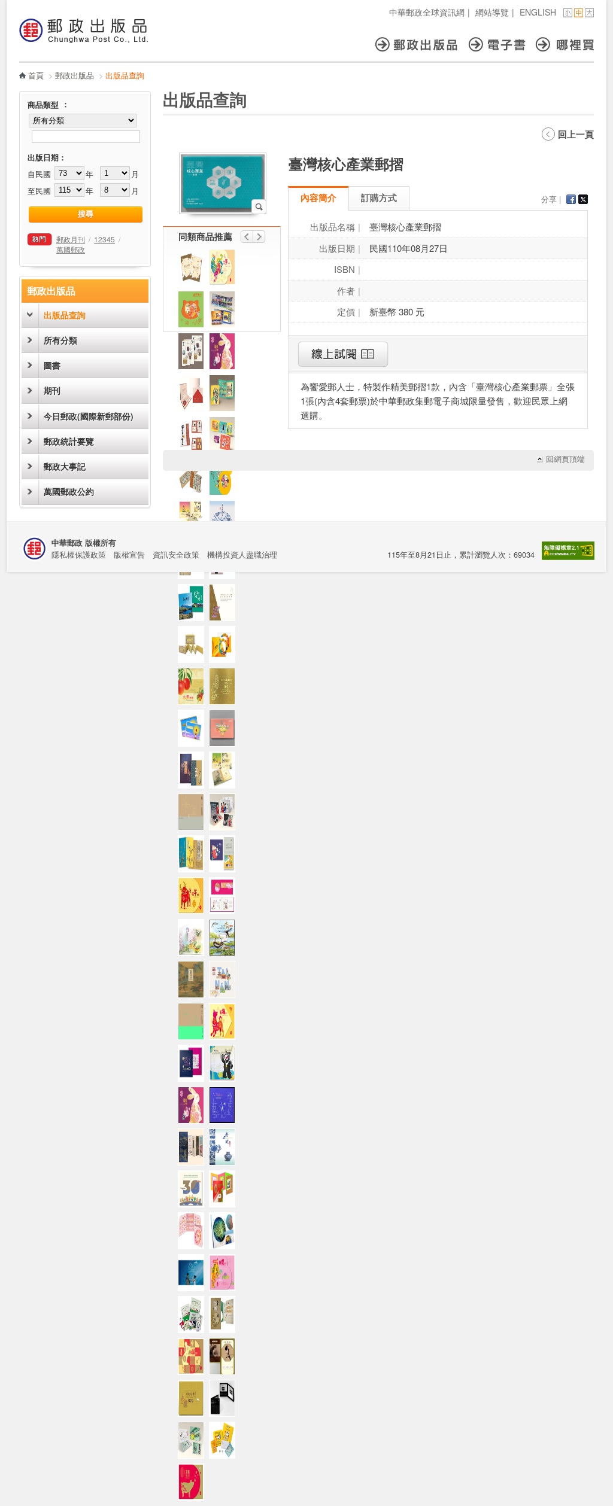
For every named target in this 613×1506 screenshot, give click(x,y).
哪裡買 (565, 44)
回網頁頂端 (565, 459)
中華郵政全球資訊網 (427, 12)
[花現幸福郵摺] (225, 480)
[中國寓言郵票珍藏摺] (194, 1401)
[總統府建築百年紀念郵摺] (194, 396)
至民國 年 (60, 190)
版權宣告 (129, 554)
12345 (104, 239)
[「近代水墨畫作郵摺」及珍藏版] (225, 1359)
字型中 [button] (578, 12)
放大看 (258, 206)
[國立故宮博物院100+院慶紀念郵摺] (194, 1150)
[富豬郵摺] (194, 1485)
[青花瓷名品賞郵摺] (225, 1150)
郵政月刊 (70, 239)
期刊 (52, 390)
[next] (259, 236)
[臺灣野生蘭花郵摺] (194, 941)
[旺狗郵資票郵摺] (225, 1024)
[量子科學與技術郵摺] (225, 1401)
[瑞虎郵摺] (225, 1276)
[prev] (246, 236)
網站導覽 (492, 12)
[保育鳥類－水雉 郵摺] (225, 941)
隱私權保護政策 (78, 554)
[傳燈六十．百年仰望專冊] (194, 438)
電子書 (502, 44)
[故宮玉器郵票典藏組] (194, 773)
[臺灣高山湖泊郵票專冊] (194, 605)
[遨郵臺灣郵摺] (194, 270)
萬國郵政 (70, 249)
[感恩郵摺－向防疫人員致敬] (225, 731)
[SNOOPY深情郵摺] (225, 1443)
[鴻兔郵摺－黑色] (225, 354)
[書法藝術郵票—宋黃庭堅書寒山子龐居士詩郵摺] (194, 480)
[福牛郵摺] (194, 899)
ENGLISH (538, 12)
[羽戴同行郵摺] (225, 438)
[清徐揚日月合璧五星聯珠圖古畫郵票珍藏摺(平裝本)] (225, 689)
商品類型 (43, 104)
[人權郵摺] (225, 857)
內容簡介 (318, 197)
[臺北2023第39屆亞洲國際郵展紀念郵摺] (225, 1192)
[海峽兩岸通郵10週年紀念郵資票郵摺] (225, 605)
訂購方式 (379, 197)
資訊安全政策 (176, 554)
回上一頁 (576, 134)
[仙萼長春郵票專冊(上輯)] (225, 773)
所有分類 (60, 340)
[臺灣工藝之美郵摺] (194, 354)
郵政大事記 (65, 466)
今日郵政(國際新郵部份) (88, 416)
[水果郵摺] (194, 689)
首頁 (36, 75)
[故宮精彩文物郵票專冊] (194, 857)
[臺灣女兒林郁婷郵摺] (225, 815)
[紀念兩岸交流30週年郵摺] (194, 1192)
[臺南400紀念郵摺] (225, 982)
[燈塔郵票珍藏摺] (194, 731)
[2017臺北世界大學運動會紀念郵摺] (225, 1066)
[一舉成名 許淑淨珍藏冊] (225, 647)
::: (22, 6)
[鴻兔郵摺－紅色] (194, 1108)
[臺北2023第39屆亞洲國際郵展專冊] (194, 1066)
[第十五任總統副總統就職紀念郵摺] (194, 1024)
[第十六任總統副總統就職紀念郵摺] (225, 1108)
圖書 (52, 365)
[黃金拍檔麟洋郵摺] (194, 1443)
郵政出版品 (422, 44)
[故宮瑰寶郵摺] (225, 1317)
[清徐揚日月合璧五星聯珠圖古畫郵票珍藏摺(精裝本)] (194, 647)
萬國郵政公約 (69, 491)
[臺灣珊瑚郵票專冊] (225, 1234)
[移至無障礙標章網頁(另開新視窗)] (568, 556)
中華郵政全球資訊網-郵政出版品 (83, 30)
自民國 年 (60, 173)
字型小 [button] (567, 12)
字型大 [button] (589, 12)
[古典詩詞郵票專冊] (194, 982)
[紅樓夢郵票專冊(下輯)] (225, 899)
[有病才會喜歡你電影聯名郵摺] (194, 1276)
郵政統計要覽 (69, 441)
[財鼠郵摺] (194, 1359)
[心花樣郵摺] (194, 312)
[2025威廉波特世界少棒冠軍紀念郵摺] (225, 396)
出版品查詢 (65, 315)
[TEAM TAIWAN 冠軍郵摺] (225, 312)
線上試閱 (343, 354)
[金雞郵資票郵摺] (225, 270)
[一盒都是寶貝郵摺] (194, 1317)
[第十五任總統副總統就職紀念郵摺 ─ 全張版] (194, 815)
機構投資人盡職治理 (242, 554)
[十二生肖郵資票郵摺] (194, 1234)
